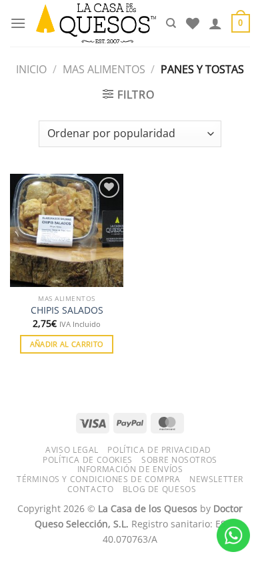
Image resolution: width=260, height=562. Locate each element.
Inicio (31, 69)
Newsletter (216, 479)
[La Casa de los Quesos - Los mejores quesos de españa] (96, 23)
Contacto (90, 489)
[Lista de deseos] (192, 23)
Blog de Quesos (160, 489)
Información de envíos (130, 469)
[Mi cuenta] (215, 23)
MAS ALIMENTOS (104, 69)
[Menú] (18, 23)
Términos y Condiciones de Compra (99, 479)
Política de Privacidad (159, 449)
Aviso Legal (72, 449)
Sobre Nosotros (179, 459)
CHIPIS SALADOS (67, 310)
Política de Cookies (88, 459)
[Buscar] (171, 23)
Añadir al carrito (67, 344)
